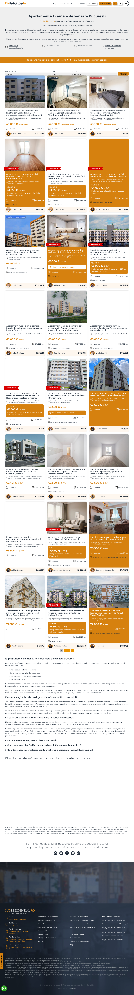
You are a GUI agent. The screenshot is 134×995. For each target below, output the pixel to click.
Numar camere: (11, 71)
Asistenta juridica (85, 46)
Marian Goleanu (59, 429)
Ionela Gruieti (17, 209)
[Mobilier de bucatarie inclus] (25, 247)
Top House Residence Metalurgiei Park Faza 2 (106, 633)
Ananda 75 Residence (99, 280)
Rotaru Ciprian (101, 285)
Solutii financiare (52, 46)
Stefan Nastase (17, 353)
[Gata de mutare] (109, 107)
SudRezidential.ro (47, 21)
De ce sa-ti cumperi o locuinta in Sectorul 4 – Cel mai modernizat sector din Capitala (67, 60)
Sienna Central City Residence (17, 272)
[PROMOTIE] (25, 171)
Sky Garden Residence (57, 492)
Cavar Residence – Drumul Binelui (102, 202)
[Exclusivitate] (67, 107)
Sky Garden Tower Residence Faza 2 (19, 348)
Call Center (92, 4)
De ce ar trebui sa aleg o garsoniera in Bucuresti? (32, 740)
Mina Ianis (99, 646)
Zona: (54, 71)
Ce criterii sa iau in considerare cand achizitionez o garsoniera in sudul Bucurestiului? (50, 750)
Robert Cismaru (102, 209)
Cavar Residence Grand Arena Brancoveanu (63, 422)
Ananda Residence (14, 205)
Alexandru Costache (61, 570)
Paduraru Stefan (60, 646)
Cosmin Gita (58, 496)
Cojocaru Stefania (18, 134)
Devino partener (2, 960)
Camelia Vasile (59, 353)
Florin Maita (100, 496)
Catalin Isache (101, 134)
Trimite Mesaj (105, 4)
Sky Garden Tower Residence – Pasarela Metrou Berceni (109, 557)
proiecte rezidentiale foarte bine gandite (27, 724)
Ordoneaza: (75, 71)
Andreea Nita (58, 134)
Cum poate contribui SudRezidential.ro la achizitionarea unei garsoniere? (44, 745)
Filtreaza (123, 74)
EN (120, 4)
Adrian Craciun (59, 285)
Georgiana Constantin (104, 570)
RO (115, 4)
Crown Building (55, 276)
